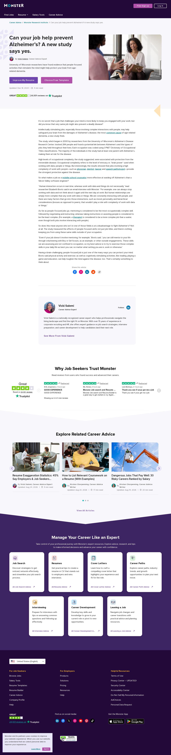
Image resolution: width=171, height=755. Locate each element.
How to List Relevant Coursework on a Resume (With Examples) (84, 477)
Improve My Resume (23, 80)
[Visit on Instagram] (81, 272)
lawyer (98, 169)
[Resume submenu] (27, 14)
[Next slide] (159, 468)
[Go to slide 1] (83, 500)
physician (81, 169)
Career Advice (15, 22)
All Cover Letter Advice (101, 587)
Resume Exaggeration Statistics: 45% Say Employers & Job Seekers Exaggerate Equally (35, 477)
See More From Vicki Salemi (59, 335)
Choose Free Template (56, 80)
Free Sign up (143, 6)
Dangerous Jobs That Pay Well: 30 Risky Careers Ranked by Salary (133, 477)
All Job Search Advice (22, 587)
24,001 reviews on (17, 722)
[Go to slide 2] (85, 500)
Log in (160, 6)
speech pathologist (115, 169)
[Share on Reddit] (93, 272)
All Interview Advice (40, 631)
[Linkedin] (128, 308)
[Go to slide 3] (88, 500)
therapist (77, 217)
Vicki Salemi (23, 59)
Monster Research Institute (36, 22)
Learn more (35, 749)
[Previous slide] (12, 468)
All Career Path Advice (139, 587)
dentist (90, 169)
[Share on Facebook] (75, 272)
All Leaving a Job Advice (120, 631)
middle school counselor (74, 177)
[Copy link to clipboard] (99, 272)
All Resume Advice (59, 587)
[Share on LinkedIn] (87, 272)
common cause (113, 132)
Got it (46, 749)
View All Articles (85, 510)
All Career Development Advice (84, 631)
